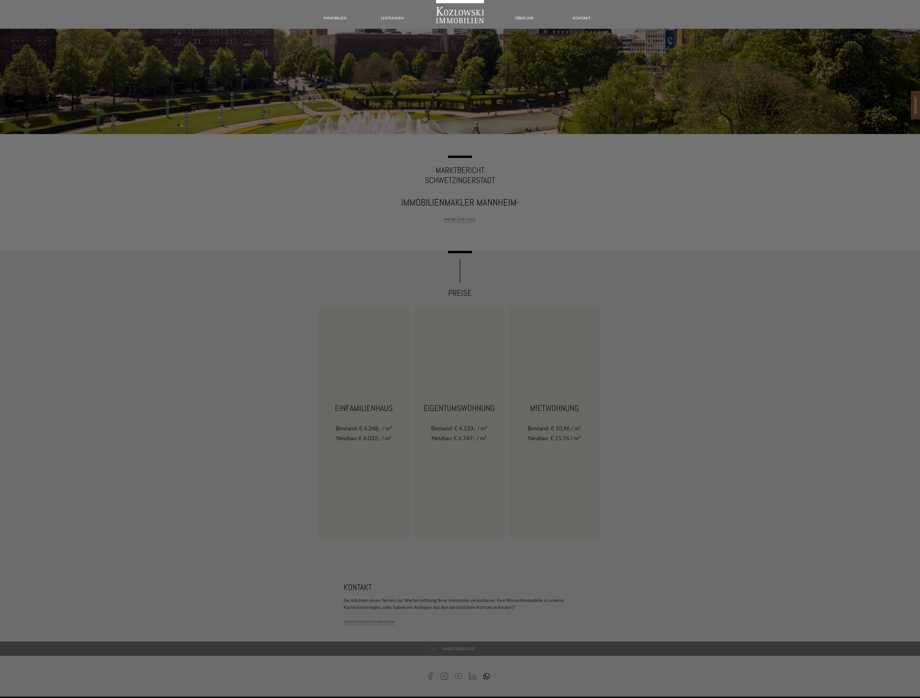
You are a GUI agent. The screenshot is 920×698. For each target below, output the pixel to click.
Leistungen (392, 18)
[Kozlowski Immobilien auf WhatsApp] (488, 676)
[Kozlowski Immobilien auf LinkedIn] (474, 676)
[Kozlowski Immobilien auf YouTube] (460, 676)
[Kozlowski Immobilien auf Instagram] (446, 676)
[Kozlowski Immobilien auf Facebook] (432, 676)
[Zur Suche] (910, 18)
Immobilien (335, 18)
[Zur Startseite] (460, 11)
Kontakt (582, 18)
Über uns (524, 18)
